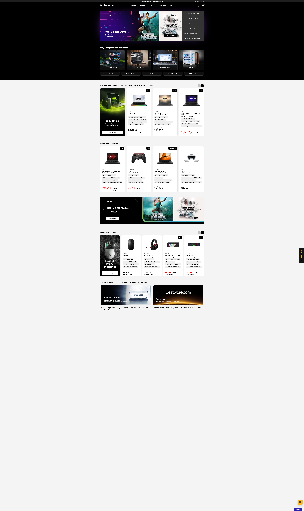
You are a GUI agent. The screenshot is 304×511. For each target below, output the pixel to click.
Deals (171, 6)
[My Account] (199, 6)
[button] (202, 85)
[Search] (194, 6)
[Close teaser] (301, 261)
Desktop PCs (144, 6)
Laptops (133, 6)
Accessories (162, 6)
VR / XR (153, 6)
